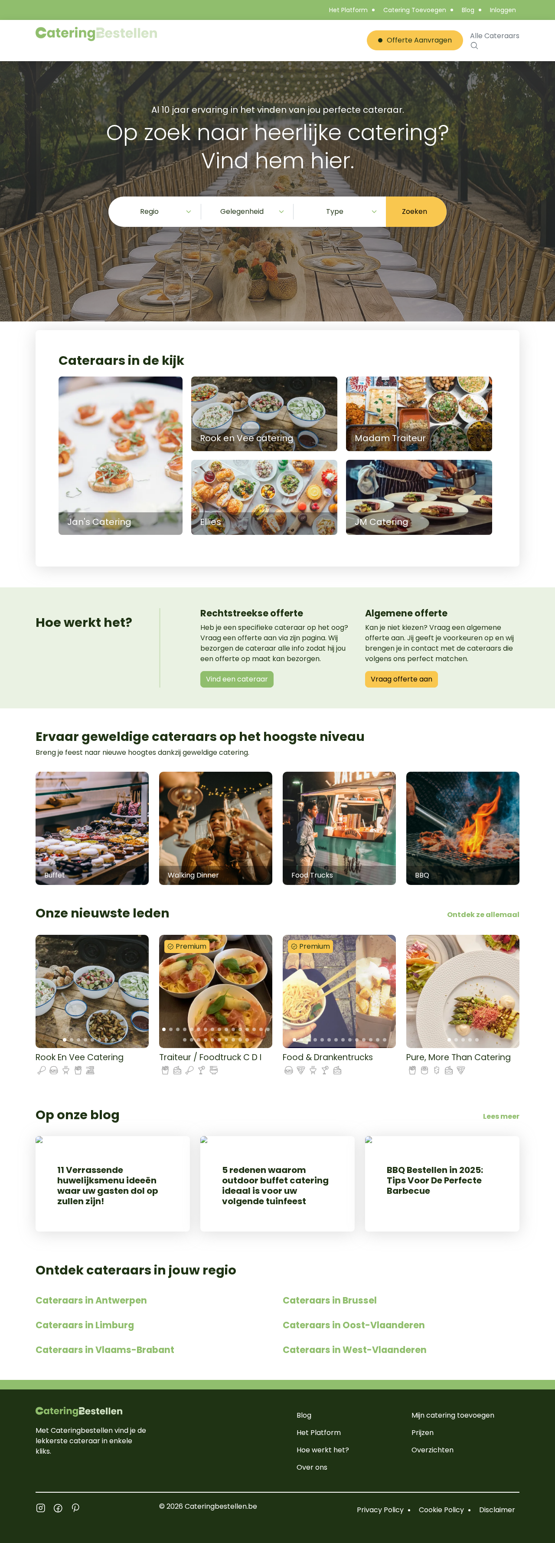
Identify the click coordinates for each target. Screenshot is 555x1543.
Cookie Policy (441, 1510)
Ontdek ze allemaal (483, 915)
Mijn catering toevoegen (452, 1415)
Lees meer (501, 1116)
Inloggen (503, 10)
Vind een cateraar (237, 679)
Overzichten (432, 1450)
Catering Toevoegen (414, 10)
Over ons (312, 1467)
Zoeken (414, 211)
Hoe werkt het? (323, 1450)
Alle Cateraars (494, 36)
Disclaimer (497, 1510)
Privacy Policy (380, 1510)
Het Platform (348, 10)
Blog (468, 10)
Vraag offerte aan (401, 679)
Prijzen (422, 1433)
